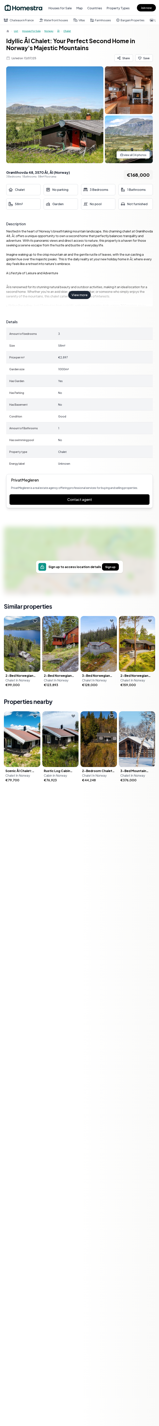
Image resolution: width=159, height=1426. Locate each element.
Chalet (67, 31)
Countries (94, 8)
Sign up (110, 567)
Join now (146, 7)
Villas (82, 20)
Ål (58, 31)
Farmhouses (103, 20)
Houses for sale (31, 31)
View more (79, 295)
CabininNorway (55, 775)
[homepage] (8, 31)
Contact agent (79, 499)
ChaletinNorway (17, 680)
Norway (48, 31)
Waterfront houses (56, 20)
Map (79, 8)
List (16, 31)
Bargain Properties (132, 20)
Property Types (118, 8)
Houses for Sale (60, 8)
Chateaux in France (22, 20)
